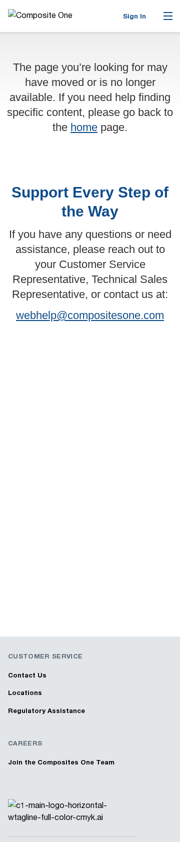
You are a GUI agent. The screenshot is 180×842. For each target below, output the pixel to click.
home (84, 127)
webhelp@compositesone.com (90, 315)
